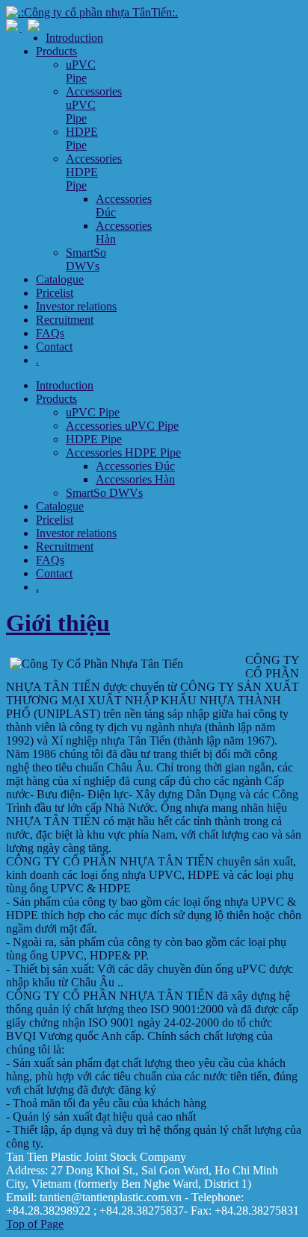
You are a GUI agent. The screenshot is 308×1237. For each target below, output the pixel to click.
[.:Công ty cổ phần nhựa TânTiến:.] (92, 12)
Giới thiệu (58, 623)
